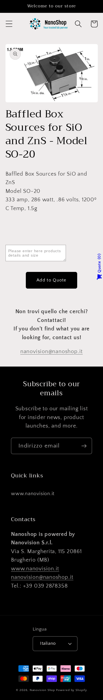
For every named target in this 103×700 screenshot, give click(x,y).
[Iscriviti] (84, 446)
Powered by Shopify (71, 690)
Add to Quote (51, 280)
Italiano (48, 643)
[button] (9, 24)
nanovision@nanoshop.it (51, 351)
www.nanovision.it (33, 493)
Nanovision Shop (42, 690)
